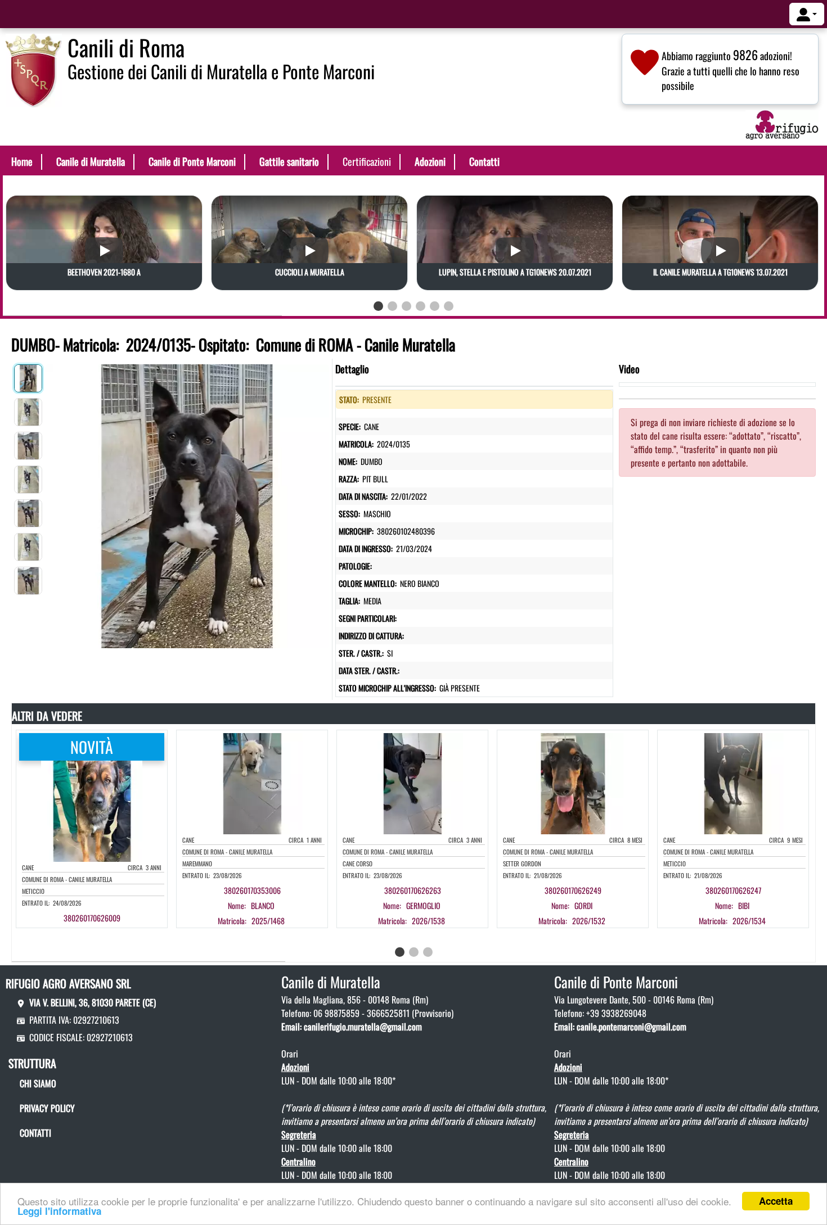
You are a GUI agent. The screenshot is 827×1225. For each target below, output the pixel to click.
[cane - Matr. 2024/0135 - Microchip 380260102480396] (187, 503)
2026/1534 (749, 920)
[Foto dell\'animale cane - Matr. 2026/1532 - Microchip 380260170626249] (572, 782)
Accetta (776, 1201)
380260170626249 (573, 890)
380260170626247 (733, 890)
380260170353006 (252, 890)
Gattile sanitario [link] (289, 161)
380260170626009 (92, 918)
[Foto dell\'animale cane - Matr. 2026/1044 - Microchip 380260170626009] (91, 810)
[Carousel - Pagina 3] (406, 306)
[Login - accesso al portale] (806, 14)
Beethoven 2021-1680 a (104, 272)
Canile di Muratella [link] (90, 161)
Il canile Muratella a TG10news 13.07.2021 (720, 272)
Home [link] (22, 161)
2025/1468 (268, 920)
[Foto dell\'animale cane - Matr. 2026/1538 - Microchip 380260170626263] (412, 782)
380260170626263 (412, 890)
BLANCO (263, 905)
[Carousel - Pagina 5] (434, 306)
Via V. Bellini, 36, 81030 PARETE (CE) (92, 1002)
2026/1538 (428, 920)
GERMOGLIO (423, 905)
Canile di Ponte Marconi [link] (192, 161)
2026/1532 (588, 920)
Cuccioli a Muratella (309, 272)
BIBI (743, 905)
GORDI (583, 905)
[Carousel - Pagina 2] (392, 306)
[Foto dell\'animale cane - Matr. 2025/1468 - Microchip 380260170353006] (252, 782)
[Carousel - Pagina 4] (420, 306)
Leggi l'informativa (59, 1211)
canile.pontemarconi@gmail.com (631, 1026)
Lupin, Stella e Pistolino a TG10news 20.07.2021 (515, 272)
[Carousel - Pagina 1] (378, 306)
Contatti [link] (484, 161)
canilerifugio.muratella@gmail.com (363, 1026)
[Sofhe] (34, 69)
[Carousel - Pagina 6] (448, 306)
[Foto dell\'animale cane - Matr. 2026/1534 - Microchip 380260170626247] (733, 782)
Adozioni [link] (430, 161)
